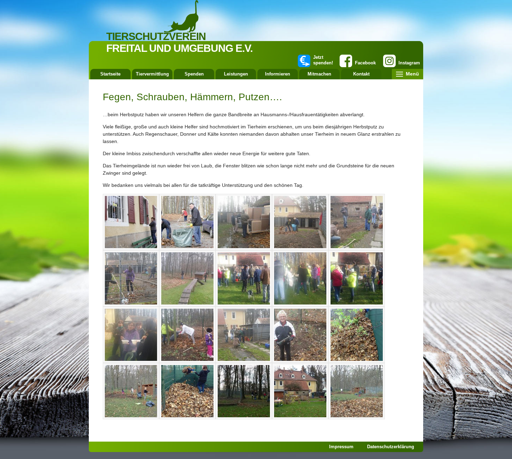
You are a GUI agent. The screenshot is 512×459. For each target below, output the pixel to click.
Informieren (277, 74)
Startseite (110, 74)
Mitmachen (319, 74)
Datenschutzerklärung (390, 446)
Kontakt (361, 74)
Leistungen (236, 74)
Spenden (194, 74)
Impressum (341, 446)
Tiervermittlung (152, 74)
